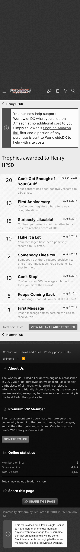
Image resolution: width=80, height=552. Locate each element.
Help (67, 352)
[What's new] (65, 91)
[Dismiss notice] (63, 525)
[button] (4, 91)
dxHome (8, 358)
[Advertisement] (40, 42)
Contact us (10, 352)
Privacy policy (53, 352)
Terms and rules (30, 352)
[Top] (18, 358)
